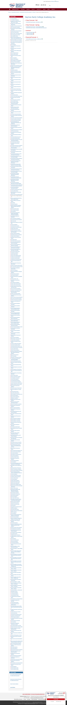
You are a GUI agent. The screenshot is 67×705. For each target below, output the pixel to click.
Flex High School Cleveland (15, 240)
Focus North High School (15, 251)
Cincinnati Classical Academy (16, 114)
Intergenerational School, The (16, 346)
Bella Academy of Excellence (16, 60)
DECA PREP (13, 202)
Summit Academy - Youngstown (16, 589)
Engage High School (14, 228)
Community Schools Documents (26, 12)
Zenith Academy (14, 666)
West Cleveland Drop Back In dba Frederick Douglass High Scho (16, 641)
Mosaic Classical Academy (15, 407)
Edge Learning (13, 220)
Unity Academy (13, 621)
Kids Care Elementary (14, 354)
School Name (13, 505)
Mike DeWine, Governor (18, 699)
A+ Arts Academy (14, 18)
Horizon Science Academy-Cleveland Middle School (15, 308)
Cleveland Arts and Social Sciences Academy (15, 125)
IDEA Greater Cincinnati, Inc (16, 338)
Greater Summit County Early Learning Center (16, 287)
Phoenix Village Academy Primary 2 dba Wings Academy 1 (16, 472)
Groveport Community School (16, 289)
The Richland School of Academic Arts (15, 604)
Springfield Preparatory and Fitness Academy (16, 530)
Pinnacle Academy (14, 473)
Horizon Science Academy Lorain (16, 326)
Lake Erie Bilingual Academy (16, 360)
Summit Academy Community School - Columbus (16, 586)
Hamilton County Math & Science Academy (15, 292)
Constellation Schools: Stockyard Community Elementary (15, 174)
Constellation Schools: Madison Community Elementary (16, 159)
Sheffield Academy (14, 507)
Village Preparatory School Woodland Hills (15, 629)
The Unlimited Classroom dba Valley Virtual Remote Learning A (16, 607)
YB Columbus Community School (16, 662)
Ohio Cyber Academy (14, 452)
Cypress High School (14, 190)
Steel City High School (15, 539)
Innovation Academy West (15, 344)
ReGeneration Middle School (16, 484)
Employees (53, 1)
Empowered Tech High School (16, 227)
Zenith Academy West (15, 669)
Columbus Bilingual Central (16, 136)
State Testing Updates (14, 683)
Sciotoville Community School (16, 506)
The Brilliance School (14, 602)
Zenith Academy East (14, 667)
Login (44, 1)
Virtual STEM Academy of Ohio (16, 635)
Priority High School (14, 477)
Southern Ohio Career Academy (16, 527)
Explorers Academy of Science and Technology (16, 231)
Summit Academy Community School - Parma (16, 568)
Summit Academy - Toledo (15, 581)
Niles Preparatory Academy (16, 418)
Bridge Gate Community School (16, 65)
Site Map (28, 699)
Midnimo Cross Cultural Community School (15, 402)
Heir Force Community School (16, 298)
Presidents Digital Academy (16, 476)
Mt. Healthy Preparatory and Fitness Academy (16, 412)
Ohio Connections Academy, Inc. (16, 450)
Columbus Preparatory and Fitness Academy (15, 147)
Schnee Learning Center (15, 504)
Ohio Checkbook (34, 699)
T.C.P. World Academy (14, 593)
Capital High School (14, 94)
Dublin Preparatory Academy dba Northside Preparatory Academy (16, 206)
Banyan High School (14, 54)
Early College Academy (15, 209)
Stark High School (14, 533)
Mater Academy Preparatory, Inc (16, 394)
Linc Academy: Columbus (15, 377)
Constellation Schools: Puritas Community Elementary (16, 169)
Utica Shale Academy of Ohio (16, 625)
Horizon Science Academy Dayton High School (15, 320)
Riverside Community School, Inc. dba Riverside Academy (16, 500)
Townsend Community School (16, 614)
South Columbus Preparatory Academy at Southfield (16, 515)
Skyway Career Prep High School (16, 510)
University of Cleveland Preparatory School (15, 624)
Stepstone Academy (14, 541)
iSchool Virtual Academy (15, 350)
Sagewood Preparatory (15, 502)
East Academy (13, 211)
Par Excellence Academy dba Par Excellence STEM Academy (16, 464)
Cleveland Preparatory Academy (16, 129)
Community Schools (15, 12)
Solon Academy (13, 513)
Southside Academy (14, 522)
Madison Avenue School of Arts (16, 384)
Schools (33, 12)
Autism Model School (14, 52)
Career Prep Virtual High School (16, 96)
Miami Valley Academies (15, 396)
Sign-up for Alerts (41, 699)
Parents (28, 9)
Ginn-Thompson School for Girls (16, 266)
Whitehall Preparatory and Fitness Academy (15, 651)
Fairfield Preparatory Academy (16, 234)
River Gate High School (15, 497)
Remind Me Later (58, 701)
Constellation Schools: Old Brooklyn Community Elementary (15, 161)
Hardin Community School (15, 293)
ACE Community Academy (15, 27)
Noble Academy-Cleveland (15, 419)
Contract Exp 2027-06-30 (30, 32)
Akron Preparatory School (15, 34)
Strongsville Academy (15, 542)
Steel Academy (13, 538)
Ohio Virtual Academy (14, 455)
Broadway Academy (14, 69)
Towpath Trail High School (15, 615)
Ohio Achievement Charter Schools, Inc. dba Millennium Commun (16, 445)
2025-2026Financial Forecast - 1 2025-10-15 (34, 38)
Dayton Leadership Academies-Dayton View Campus (16, 199)
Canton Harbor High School (16, 88)
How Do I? (39, 9)
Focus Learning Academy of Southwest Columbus (15, 250)
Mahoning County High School (16, 387)
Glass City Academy (14, 270)
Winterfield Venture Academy (16, 655)
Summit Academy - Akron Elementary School (15, 547)
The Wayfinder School (15, 595)
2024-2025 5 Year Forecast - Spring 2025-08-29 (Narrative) (36, 27)
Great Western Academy (15, 282)
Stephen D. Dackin (23, 696)
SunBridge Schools (14, 591)
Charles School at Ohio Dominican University (15, 107)
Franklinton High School (15, 257)
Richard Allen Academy (15, 492)
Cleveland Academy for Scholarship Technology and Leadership (16, 122)
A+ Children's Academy (15, 19)
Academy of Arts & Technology (16, 25)
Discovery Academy (14, 204)
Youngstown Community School (16, 659)
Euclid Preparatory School (15, 229)
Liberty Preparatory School (16, 376)
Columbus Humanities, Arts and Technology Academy (16, 140)
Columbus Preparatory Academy (16, 145)
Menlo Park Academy (14, 395)
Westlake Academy (14, 646)
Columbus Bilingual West (15, 138)
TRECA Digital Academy (15, 616)
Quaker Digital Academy (15, 480)
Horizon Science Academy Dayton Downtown (15, 318)
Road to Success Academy (15, 501)
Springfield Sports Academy (16, 528)
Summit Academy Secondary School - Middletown (16, 577)
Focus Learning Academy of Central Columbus (15, 243)
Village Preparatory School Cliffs (16, 626)
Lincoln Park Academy (15, 379)
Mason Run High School (15, 392)
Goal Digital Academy (14, 275)
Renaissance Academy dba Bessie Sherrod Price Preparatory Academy (15, 490)
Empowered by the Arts (15, 225)
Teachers (23, 9)
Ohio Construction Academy (16, 451)
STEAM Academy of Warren (15, 534)
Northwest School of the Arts (16, 442)
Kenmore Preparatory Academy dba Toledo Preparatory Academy (16, 352)
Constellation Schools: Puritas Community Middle (16, 172)
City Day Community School (16, 120)
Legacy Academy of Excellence (16, 369)
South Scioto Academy (15, 516)
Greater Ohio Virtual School (16, 283)
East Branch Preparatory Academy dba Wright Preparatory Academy (15, 213)
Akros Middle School (14, 35)
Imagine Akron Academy (15, 339)
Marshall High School (14, 391)
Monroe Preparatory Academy (16, 403)
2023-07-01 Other (30, 33)
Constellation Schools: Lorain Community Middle (16, 157)
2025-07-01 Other (30, 34)
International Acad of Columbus (16, 347)
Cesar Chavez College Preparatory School (14, 103)
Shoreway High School (15, 509)
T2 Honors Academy (14, 592)
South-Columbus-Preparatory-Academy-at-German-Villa (16, 519)
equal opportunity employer (38, 702)
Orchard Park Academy (15, 460)
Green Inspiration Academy (15, 288)
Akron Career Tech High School (16, 33)
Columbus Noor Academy (15, 141)
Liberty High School (14, 375)
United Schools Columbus (15, 620)
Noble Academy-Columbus (15, 420)
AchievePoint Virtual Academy (16, 30)
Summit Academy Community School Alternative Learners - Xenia (16, 558)
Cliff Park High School (14, 130)
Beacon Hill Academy (14, 59)
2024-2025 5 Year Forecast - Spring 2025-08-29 (34, 26)
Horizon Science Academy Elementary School (15, 325)
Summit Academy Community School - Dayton (16, 588)
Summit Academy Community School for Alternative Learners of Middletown (16, 565)
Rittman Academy (14, 496)
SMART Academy (14, 511)
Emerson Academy (14, 224)
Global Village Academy (15, 273)
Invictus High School (14, 348)
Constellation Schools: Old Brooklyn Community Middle (16, 165)
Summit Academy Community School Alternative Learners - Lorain (16, 555)
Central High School (14, 101)
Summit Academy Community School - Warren (16, 570)
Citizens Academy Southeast (16, 118)
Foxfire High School (14, 254)
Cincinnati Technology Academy (16, 117)
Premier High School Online (16, 475)
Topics (33, 9)
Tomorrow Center (14, 613)
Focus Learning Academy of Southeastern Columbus (15, 247)
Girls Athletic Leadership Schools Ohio (15, 268)
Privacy (25, 699)
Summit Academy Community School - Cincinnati (16, 583)
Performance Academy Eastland (16, 470)
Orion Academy (13, 461)
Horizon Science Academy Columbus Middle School (15, 313)
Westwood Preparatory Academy (16, 649)
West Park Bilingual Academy (16, 643)
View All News (12, 687)
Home (9, 12)
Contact (53, 9)
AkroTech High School (15, 32)
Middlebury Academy (14, 398)
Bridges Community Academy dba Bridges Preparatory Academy (16, 67)
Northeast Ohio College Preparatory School (15, 433)
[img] (9, 9)
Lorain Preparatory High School (16, 382)
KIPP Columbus (13, 355)
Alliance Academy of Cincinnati (16, 39)
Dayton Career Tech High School (16, 194)
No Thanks (52, 701)
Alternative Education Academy (16, 40)
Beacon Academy (14, 57)
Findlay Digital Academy (15, 235)
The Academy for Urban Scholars (16, 598)
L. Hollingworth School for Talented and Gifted (15, 359)
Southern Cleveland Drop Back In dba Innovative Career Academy (16, 525)
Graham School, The (14, 278)
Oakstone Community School (16, 443)
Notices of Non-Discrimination (30, 703)
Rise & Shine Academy (14, 495)
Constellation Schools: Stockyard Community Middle (16, 177)
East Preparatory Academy (15, 218)
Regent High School (14, 487)
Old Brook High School (15, 456)
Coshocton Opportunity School (16, 189)
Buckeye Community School (16, 71)
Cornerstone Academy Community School (15, 188)
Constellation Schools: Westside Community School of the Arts (16, 185)
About (44, 9)
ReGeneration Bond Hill (15, 483)
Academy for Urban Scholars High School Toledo (16, 22)
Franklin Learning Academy (15, 256)
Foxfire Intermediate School (16, 255)
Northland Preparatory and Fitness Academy (16, 436)
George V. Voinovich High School (16, 265)
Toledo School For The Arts (16, 611)
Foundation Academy (14, 252)
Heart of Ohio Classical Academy (16, 297)
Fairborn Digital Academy (15, 233)
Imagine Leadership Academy (16, 343)
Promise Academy (14, 479)
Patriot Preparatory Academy (16, 469)
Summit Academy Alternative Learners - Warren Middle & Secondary (16, 551)
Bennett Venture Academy (15, 61)
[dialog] (56, 698)
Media (48, 9)
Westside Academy (14, 648)
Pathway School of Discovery (16, 467)
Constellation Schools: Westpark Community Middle (16, 183)
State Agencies (48, 1)
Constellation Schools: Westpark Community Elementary (15, 180)
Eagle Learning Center (15, 208)
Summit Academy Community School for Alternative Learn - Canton (16, 561)
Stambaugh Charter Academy (16, 532)
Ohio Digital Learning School (16, 454)
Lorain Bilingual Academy (15, 380)
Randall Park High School (15, 481)
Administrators (15, 9)
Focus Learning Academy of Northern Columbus (15, 245)
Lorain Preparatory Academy (16, 381)
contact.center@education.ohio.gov (36, 697)
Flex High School (14, 239)
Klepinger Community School (16, 357)
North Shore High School (15, 426)
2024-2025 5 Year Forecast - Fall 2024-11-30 (33, 22)
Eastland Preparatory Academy (16, 219)
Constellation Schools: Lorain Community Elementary (16, 154)
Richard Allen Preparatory (15, 493)
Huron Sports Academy (15, 337)
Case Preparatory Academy (15, 99)
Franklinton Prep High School (16, 259)
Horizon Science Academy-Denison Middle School (15, 322)
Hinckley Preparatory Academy (16, 299)
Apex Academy (13, 44)
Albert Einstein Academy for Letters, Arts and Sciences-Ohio (16, 38)
